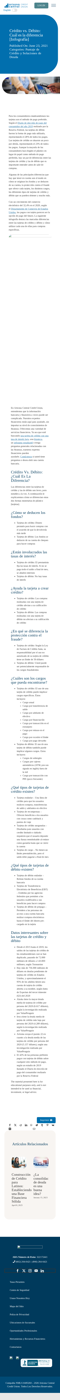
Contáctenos (26, 456)
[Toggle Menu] (53, 5)
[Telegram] (36, 1125)
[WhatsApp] (31, 1125)
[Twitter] (15, 1125)
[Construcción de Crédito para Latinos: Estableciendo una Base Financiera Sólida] (19, 1158)
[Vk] (53, 1125)
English (7, 10)
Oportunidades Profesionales (23, 1330)
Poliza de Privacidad (19, 1314)
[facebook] (17, 1270)
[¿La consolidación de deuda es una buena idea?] (40, 1158)
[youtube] (36, 1270)
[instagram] (30, 1270)
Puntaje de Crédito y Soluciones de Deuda (25, 53)
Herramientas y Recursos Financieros (27, 1339)
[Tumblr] (42, 1125)
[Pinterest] (47, 1125)
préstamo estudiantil (23, 442)
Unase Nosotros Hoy (20, 1298)
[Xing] (10, 1129)
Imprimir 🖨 (46, 1120)
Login (41, 5)
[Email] (34, 1129)
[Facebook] (10, 1125)
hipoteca (38, 439)
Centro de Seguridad (19, 1290)
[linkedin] (42, 1270)
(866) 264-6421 (39, 1261)
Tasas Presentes (17, 1282)
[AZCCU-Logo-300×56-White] (30, 1246)
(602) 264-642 (22, 1261)
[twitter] (23, 1270)
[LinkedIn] (26, 1125)
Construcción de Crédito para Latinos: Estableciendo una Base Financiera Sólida (22, 1188)
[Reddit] (20, 1125)
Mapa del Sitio (17, 1306)
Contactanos (16, 1347)
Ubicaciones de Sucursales (22, 1322)
